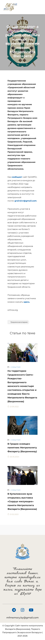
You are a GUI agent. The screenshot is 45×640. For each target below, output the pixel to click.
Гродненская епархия (19, 322)
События (22, 23)
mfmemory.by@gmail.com (22, 617)
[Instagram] (22, 610)
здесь (27, 302)
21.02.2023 (14, 514)
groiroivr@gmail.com (25, 201)
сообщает (17, 177)
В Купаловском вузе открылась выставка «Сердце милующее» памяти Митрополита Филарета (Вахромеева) (22, 501)
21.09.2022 (14, 406)
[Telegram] (14, 610)
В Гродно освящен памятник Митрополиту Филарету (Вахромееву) (22, 448)
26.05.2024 (14, 457)
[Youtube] (31, 610)
